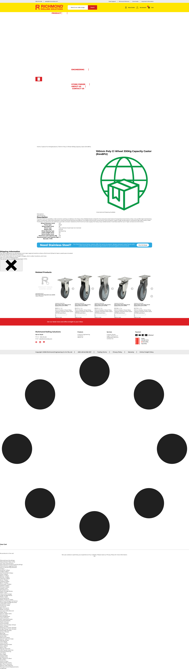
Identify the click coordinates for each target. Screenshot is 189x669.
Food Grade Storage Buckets (8, 602)
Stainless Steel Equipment (53, 41)
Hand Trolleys (50, 29)
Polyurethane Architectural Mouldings (11, 564)
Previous (34, 295)
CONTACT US (78, 88)
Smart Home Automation (53, 75)
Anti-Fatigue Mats (51, 106)
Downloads (135, 1)
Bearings (2, 633)
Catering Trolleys (5, 578)
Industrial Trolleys (51, 33)
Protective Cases (51, 62)
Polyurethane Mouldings (7, 560)
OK (94, 556)
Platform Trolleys (51, 34)
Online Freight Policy (147, 352)
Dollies (48, 31)
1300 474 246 (38, 1)
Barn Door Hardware (52, 118)
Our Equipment (71, 72)
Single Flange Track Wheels (8, 629)
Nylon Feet (3, 647)
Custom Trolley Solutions (53, 38)
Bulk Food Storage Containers (9, 601)
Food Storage (50, 52)
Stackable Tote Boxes (52, 65)
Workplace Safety (51, 104)
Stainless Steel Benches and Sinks (55, 44)
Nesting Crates (50, 58)
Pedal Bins (3, 660)
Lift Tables (49, 23)
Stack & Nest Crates (52, 50)
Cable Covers (50, 107)
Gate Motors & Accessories (53, 68)
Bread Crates (50, 51)
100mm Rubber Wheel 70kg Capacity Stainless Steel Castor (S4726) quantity (143, 311)
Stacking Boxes (4, 598)
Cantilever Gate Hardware (53, 74)
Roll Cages (49, 36)
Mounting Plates (51, 127)
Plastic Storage (50, 48)
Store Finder (131, 7)
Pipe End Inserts (5, 637)
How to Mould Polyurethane (8, 567)
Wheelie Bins (50, 93)
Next (72, 288)
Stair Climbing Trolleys (6, 573)
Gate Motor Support (52, 76)
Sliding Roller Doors (6, 662)
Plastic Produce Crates (6, 599)
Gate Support (112, 1)
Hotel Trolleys (4, 574)
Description (40, 214)
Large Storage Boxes (6, 595)
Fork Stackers (50, 20)
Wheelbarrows (4, 590)
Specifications (41, 215)
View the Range (143, 245)
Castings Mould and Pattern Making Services (78, 75)
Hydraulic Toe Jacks (52, 22)
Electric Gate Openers (6, 665)
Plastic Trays (3, 592)
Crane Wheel (4, 643)
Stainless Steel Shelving (53, 45)
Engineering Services (72, 71)
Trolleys (2, 568)
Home (39, 146)
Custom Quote (71, 82)
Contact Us (110, 338)
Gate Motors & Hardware (53, 69)
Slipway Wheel (4, 640)
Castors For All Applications (49, 146)
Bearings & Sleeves (51, 125)
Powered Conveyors (52, 85)
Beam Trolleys (4, 583)
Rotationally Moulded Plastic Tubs (55, 64)
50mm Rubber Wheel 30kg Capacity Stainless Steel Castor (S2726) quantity (123, 311)
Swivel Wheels (4, 623)
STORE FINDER (78, 84)
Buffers (48, 130)
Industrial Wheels (5, 620)
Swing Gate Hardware (52, 71)
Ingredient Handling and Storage (55, 54)
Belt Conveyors (4, 608)
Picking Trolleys (4, 587)
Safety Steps (50, 109)
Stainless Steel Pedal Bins (53, 97)
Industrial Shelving (5, 651)
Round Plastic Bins (51, 100)
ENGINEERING (77, 69)
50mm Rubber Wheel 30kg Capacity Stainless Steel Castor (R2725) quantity (64, 311)
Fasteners (49, 132)
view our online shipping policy (9, 257)
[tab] (94, 214)
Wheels (48, 16)
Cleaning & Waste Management (55, 92)
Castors (48, 15)
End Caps (49, 128)
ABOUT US (76, 86)
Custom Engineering (52, 137)
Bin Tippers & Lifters (6, 658)
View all (48, 90)
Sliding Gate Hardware (52, 72)
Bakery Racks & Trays (52, 30)
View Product (39, 296)
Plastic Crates (4, 597)
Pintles (48, 131)
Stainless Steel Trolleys (52, 43)
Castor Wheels (4, 618)
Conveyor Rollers (51, 82)
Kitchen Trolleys (4, 577)
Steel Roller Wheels (6, 630)
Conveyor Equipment (52, 81)
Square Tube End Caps (6, 639)
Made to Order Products (73, 74)
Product (56, 13)
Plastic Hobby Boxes (52, 61)
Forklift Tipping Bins (52, 102)
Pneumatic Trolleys (5, 584)
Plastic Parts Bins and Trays (54, 59)
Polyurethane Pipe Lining (7, 561)
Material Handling (51, 17)
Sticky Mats (49, 111)
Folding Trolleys (4, 581)
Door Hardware (50, 116)
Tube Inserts (50, 124)
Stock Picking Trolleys (52, 37)
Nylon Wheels (4, 626)
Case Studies (50, 138)
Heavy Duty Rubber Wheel (8, 625)
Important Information (147, 1)
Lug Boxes (49, 55)
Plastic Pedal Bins (51, 96)
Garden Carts (4, 588)
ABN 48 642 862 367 (84, 352)
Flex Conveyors (50, 86)
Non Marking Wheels (6, 619)
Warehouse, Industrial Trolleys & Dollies (57, 27)
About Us (80, 337)
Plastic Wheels (4, 622)
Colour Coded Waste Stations (54, 99)
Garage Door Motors (52, 79)
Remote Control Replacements (9, 667)
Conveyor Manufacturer (7, 611)
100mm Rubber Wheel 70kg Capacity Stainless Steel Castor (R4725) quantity (104, 311)
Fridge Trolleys (4, 571)
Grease (48, 134)
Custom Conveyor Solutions (54, 89)
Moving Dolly (4, 615)
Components (50, 121)
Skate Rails (3, 636)
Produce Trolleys (5, 570)
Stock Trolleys (4, 580)
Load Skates (50, 24)
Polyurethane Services (73, 78)
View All (49, 26)
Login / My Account (112, 336)
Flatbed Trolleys (4, 585)
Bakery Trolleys (4, 575)
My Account (143, 7)
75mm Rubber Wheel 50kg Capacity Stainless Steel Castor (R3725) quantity (84, 311)
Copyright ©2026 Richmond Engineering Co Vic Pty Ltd (53, 352)
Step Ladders (50, 110)
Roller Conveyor (4, 609)
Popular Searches (5, 648)
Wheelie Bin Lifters (51, 95)
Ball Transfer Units (51, 88)
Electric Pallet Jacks (6, 613)
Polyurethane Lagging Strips (8, 566)
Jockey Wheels (4, 632)
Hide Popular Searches (6, 650)
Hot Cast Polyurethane (6, 563)
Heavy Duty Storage (6, 594)
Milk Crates (49, 57)
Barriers (49, 113)
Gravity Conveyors (51, 83)
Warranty (131, 352)
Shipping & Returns (112, 337)
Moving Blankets (5, 616)
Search (92, 7)
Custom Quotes (51, 139)
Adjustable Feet (51, 123)
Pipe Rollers (50, 144)
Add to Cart (58, 317)
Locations (80, 336)
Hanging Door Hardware (53, 117)
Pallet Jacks (50, 19)
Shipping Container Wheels (8, 627)
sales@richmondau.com (51, 1)
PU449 (61, 229)
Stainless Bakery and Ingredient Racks (56, 47)
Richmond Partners (124, 1)
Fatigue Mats (4, 655)
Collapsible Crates (5, 604)
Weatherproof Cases (6, 644)
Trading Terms (102, 352)
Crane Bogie (3, 641)
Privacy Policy (117, 352)
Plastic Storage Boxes (6, 591)
